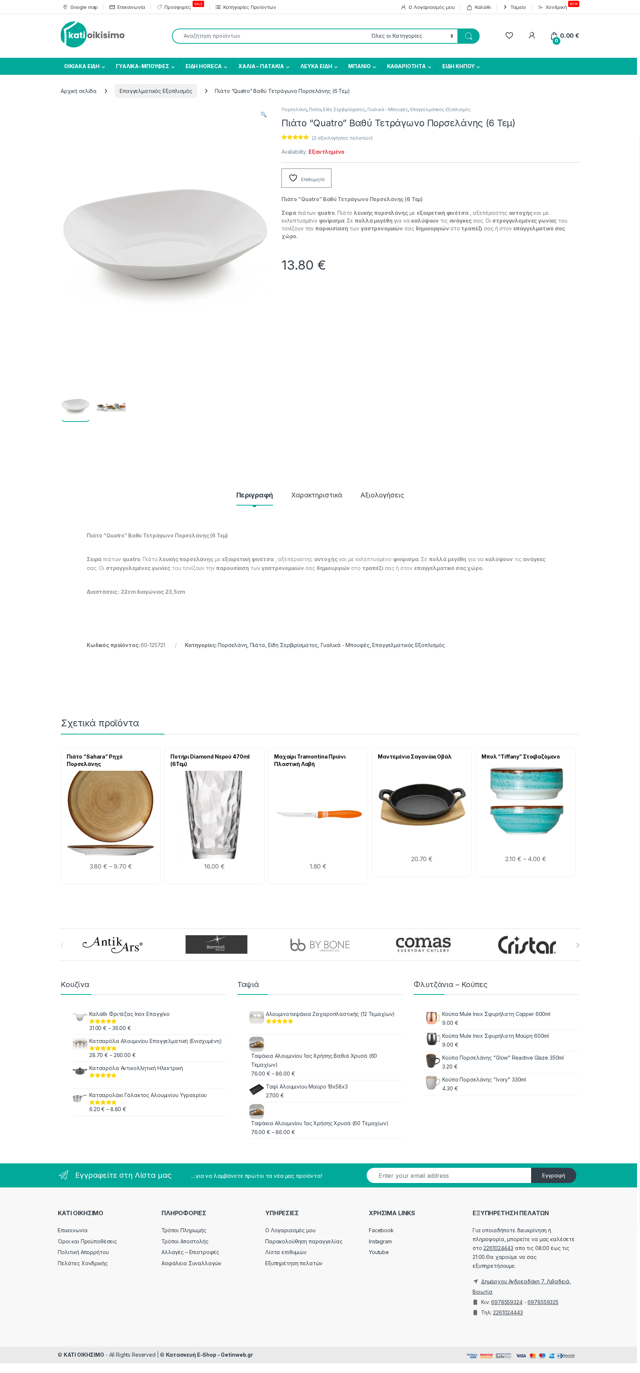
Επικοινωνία (131, 7)
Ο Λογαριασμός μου (432, 7)
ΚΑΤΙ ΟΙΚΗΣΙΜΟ (84, 1355)
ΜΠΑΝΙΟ (359, 66)
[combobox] (269, 36)
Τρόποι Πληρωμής (183, 1230)
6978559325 (543, 1302)
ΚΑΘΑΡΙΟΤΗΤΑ (406, 66)
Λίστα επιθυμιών (286, 1252)
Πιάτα (315, 109)
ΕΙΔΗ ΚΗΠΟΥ (458, 66)
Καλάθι (483, 7)
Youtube (379, 1252)
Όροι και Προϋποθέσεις (87, 1241)
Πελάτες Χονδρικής (83, 1263)
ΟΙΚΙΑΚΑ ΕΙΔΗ (81, 66)
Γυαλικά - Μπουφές (388, 109)
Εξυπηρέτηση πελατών (294, 1263)
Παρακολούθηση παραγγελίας (304, 1241)
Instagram (380, 1241)
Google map (84, 7)
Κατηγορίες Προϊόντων (249, 7)
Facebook (381, 1230)
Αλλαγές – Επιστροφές (190, 1252)
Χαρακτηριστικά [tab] (316, 495)
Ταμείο (518, 7)
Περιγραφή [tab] (254, 495)
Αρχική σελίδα (79, 91)
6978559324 (507, 1302)
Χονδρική (562, 6)
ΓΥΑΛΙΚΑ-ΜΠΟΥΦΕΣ (142, 66)
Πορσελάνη (294, 109)
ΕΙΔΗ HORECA (204, 66)
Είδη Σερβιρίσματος (344, 109)
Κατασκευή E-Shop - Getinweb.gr (209, 1355)
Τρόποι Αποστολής (185, 1241)
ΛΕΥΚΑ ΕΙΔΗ (316, 66)
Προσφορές (183, 6)
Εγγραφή (553, 1175)
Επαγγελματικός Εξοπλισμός (156, 91)
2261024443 (498, 1248)
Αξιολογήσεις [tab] (382, 495)
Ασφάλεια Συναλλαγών (191, 1263)
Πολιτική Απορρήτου (83, 1252)
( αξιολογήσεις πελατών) (342, 138)
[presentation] (577, 945)
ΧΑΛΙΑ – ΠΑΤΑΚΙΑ (261, 66)
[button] (263, 114)
